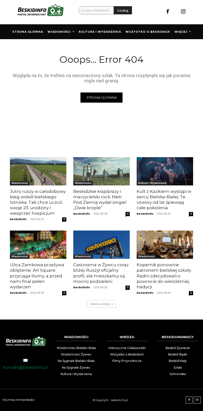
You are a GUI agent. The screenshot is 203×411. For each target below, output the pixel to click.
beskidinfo (18, 219)
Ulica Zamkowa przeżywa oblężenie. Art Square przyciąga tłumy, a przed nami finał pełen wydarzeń (37, 275)
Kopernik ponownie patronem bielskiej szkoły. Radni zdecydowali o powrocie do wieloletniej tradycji (164, 275)
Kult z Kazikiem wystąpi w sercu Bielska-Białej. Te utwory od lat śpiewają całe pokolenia (164, 199)
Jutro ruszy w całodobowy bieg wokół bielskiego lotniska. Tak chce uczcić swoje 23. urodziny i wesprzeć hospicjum (38, 202)
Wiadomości (19, 183)
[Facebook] (167, 12)
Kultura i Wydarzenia (152, 183)
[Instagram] (183, 12)
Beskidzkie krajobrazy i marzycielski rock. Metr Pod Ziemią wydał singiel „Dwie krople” (100, 199)
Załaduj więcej (100, 304)
